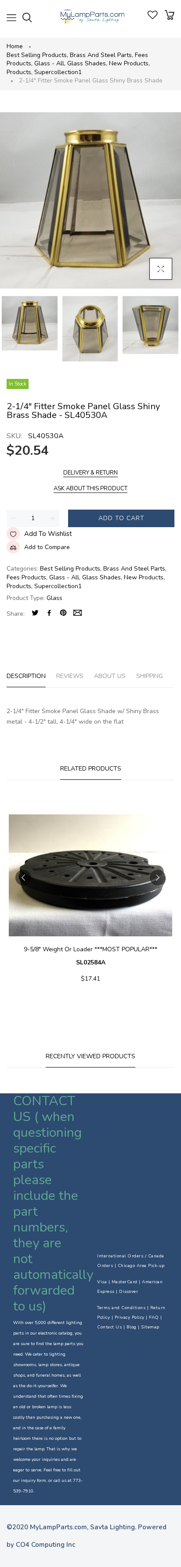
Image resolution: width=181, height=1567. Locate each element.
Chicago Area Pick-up (141, 1266)
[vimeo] (63, 613)
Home (15, 46)
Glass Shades (87, 63)
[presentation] (23, 877)
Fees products (27, 577)
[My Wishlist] (152, 17)
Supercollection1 (58, 72)
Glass (54, 598)
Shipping (149, 676)
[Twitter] (35, 613)
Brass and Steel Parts (101, 55)
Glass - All (49, 63)
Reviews (69, 676)
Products (20, 72)
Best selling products (37, 55)
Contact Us (109, 1327)
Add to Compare (47, 547)
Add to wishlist (48, 533)
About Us (110, 676)
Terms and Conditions (121, 1308)
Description (26, 676)
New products (129, 63)
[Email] (77, 613)
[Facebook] (49, 613)
